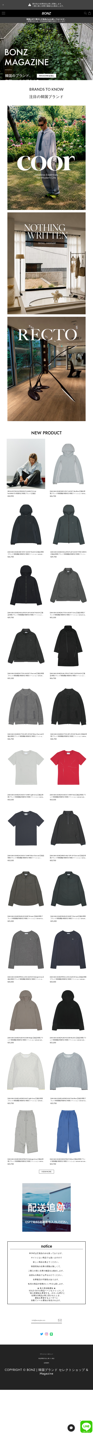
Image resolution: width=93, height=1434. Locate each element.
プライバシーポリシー (46, 1354)
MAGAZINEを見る (46, 76)
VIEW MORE (47, 1172)
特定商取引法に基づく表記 (46, 1358)
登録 (60, 1320)
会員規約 (46, 1362)
